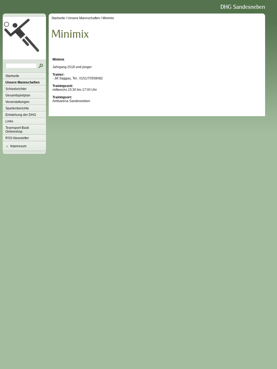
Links (9, 121)
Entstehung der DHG (20, 115)
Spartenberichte (17, 108)
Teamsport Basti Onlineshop (17, 129)
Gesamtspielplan (17, 95)
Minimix (108, 18)
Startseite (12, 76)
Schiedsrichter (16, 89)
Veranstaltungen (17, 102)
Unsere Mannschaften (22, 82)
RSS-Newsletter (17, 138)
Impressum (18, 146)
